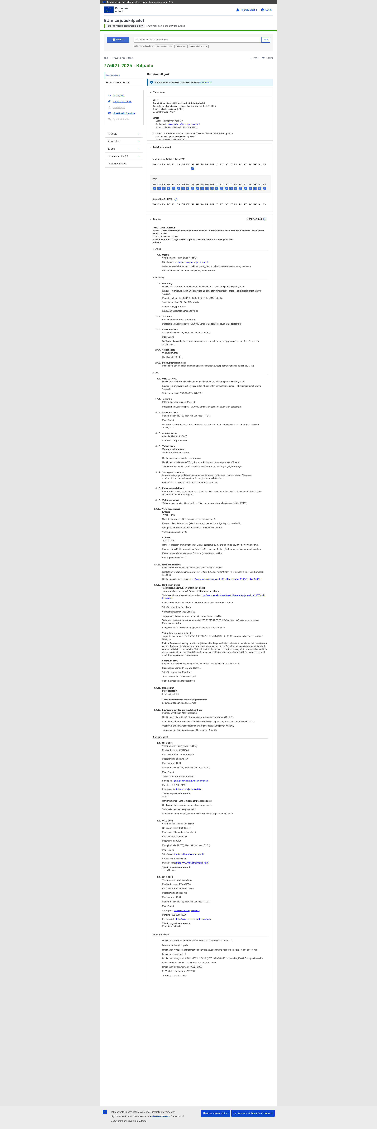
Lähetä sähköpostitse (124, 113)
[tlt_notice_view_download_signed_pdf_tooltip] (192, 168)
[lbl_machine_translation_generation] (176, 199)
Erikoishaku (181, 46)
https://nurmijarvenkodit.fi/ (188, 789)
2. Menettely (114, 141)
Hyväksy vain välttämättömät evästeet (253, 1113)
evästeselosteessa (160, 1116)
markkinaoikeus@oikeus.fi (187, 910)
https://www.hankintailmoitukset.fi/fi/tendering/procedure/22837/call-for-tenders (213, 597)
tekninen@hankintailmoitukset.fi (189, 854)
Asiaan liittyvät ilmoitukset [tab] (117, 82)
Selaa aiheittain (197, 46)
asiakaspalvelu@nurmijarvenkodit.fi (183, 124)
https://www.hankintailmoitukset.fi (192, 862)
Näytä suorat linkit (122, 101)
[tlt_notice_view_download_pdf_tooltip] (154, 188)
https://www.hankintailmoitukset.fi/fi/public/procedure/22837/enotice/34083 (225, 579)
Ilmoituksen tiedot (117, 163)
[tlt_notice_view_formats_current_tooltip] (264, 219)
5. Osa (111, 148)
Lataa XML (118, 95)
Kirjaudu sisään (248, 10)
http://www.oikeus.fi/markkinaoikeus (193, 919)
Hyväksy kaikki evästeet (215, 1113)
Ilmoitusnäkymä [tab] (113, 75)
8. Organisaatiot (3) (118, 156)
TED (106, 58)
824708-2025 (205, 82)
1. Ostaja (112, 133)
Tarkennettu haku (164, 46)
